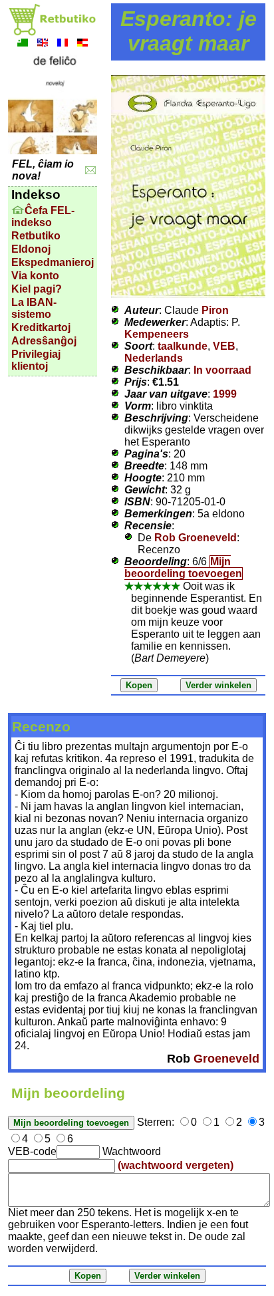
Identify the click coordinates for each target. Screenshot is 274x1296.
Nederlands (153, 358)
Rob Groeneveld (195, 537)
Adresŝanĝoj (43, 340)
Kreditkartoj (40, 327)
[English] (42, 44)
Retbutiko (36, 235)
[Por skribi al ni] (90, 170)
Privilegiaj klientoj (36, 360)
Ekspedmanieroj (52, 262)
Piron (215, 310)
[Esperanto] (22, 44)
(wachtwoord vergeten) (175, 1165)
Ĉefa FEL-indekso (42, 216)
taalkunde (182, 346)
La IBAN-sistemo (34, 308)
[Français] (62, 44)
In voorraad (222, 370)
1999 (225, 394)
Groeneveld (226, 1058)
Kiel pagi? (36, 289)
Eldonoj (31, 249)
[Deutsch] (82, 44)
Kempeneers (156, 334)
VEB (224, 346)
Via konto (35, 275)
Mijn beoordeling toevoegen (183, 567)
